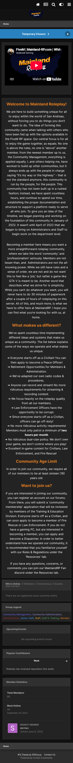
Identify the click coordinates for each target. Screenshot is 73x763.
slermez (24, 728)
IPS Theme (23, 754)
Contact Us (49, 754)
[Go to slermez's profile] (12, 728)
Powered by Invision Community (36, 757)
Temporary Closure (34, 33)
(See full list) (12, 586)
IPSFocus (36, 754)
